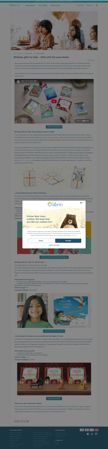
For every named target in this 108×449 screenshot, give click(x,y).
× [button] (83, 202)
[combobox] (81, 202)
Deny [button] (41, 241)
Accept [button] (68, 240)
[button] (54, 245)
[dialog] (54, 224)
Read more (74, 235)
